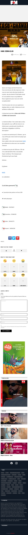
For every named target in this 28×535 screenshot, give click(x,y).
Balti (24, 474)
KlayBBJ (3, 484)
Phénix (11, 488)
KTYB (9, 484)
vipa (23, 493)
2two (3, 472)
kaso (2, 241)
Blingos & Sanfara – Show (7, 455)
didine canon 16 (13, 478)
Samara (20, 491)
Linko (17, 484)
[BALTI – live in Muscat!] (14, 418)
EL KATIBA (4, 480)
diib (19, 478)
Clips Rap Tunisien (18, 476)
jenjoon (15, 482)
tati (19, 493)
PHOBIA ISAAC (5, 488)
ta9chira (15, 493)
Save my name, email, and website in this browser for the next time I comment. (13, 327)
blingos (3, 476)
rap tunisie (8, 491)
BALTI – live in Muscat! (6, 426)
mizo (22, 484)
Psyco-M (17, 488)
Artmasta (14, 474)
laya (13, 484)
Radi (22, 488)
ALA (23, 472)
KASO (24, 141)
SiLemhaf (9, 493)
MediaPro (13, 533)
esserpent (11, 480)
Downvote (21, 250)
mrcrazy (3, 486)
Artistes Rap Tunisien (6, 474)
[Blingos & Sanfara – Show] (14, 448)
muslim (9, 486)
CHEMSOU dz (10, 476)
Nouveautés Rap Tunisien (18, 486)
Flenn (16, 480)
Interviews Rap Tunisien (6, 482)
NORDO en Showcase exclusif (7, 440)
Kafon (20, 482)
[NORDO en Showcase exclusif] (14, 433)
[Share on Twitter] (13, 238)
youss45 (3, 495)
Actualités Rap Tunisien (15, 472)
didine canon (4, 478)
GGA (20, 480)
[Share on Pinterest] (17, 238)
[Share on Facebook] (10, 238)
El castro (23, 478)
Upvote (6, 250)
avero (20, 474)
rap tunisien (14, 491)
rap (2, 491)
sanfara (3, 493)
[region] (14, 393)
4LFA (7, 472)
